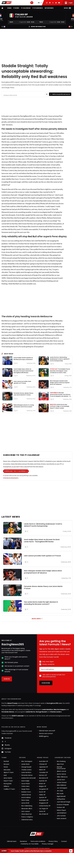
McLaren (6, 764)
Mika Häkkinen (61, 785)
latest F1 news (12, 703)
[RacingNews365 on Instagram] (46, 2)
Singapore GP (43, 803)
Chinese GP (43, 764)
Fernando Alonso (8, 712)
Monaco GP (43, 775)
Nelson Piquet (61, 810)
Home (9, 8)
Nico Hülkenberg (26, 806)
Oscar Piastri (25, 783)
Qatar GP (42, 811)
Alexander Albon (26, 808)
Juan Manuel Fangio (63, 802)
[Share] (46, 94)
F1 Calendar (26, 8)
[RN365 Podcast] (31, 2)
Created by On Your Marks (29, 844)
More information (38, 26)
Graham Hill (61, 807)
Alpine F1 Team (9, 772)
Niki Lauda (60, 793)
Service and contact (46, 733)
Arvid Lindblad (26, 797)
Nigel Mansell (61, 796)
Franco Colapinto (27, 817)
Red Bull (32, 236)
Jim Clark (60, 791)
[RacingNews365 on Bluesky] (56, 2)
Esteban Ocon (26, 792)
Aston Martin (8, 778)
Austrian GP (43, 781)
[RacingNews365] (7, 2)
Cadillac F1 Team (9, 789)
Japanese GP (43, 767)
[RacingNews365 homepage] (2, 8)
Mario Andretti (61, 818)
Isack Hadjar (25, 781)
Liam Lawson (25, 811)
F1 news (16, 8)
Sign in (7, 679)
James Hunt (61, 780)
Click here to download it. (10, 478)
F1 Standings (37, 8)
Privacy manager (47, 844)
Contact (64, 841)
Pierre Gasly (25, 800)
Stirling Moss (61, 799)
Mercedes (59, 321)
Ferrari (6, 767)
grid (10, 329)
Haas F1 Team (8, 781)
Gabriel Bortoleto (27, 820)
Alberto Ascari (61, 771)
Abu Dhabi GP (43, 814)
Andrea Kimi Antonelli (28, 778)
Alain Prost (60, 764)
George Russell (41, 712)
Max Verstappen (60, 709)
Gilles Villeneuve (62, 777)
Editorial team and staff (47, 731)
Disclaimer (23, 841)
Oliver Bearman (26, 814)
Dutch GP (42, 792)
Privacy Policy (53, 841)
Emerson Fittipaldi (63, 804)
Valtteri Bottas (26, 795)
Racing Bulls (7, 783)
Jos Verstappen (62, 788)
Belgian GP (42, 786)
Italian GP (42, 795)
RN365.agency (44, 736)
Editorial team (11, 841)
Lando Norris (30, 712)
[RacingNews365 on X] (52, 2)
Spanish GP (43, 797)
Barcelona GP (43, 778)
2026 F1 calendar (18, 716)
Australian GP (43, 761)
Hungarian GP (43, 789)
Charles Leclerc (56, 712)
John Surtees (61, 816)
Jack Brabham (61, 813)
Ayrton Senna (61, 774)
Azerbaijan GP (43, 800)
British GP (42, 783)
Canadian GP (43, 772)
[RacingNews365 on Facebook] (49, 2)
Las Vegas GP (43, 808)
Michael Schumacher (61, 767)
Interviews (49, 8)
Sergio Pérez (25, 789)
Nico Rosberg (61, 761)
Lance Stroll (25, 803)
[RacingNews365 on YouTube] (59, 2)
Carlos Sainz (25, 786)
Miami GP (42, 770)
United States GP (44, 806)
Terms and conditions (37, 841)
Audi (5, 775)
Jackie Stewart (62, 782)
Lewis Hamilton (47, 709)
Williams (6, 786)
